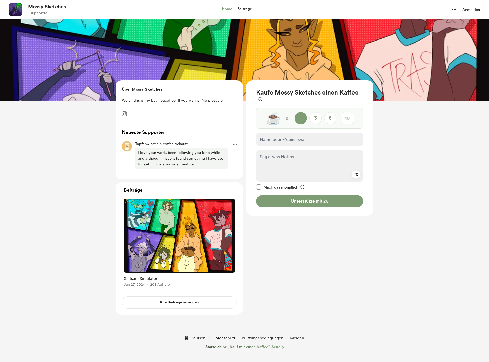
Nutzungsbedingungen (262, 338)
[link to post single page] (179, 243)
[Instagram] (124, 113)
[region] (309, 148)
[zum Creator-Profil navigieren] (15, 9)
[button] (227, 9)
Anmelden (471, 9)
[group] (179, 243)
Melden (297, 338)
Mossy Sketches (47, 7)
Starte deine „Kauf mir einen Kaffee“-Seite (242, 347)
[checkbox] (277, 187)
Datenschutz (224, 338)
